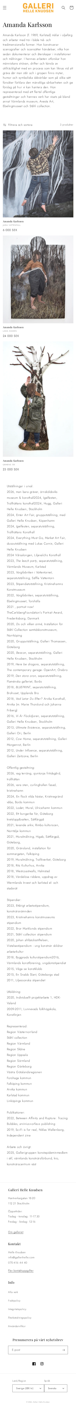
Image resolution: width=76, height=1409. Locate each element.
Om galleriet (15, 1232)
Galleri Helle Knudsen (41, 1402)
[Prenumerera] (64, 1350)
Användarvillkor (17, 1326)
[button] (5, 8)
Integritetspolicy (17, 1309)
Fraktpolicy (14, 1301)
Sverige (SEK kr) (24, 1388)
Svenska (52, 1388)
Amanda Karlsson (13, 221)
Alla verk (13, 1292)
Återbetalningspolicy (19, 1318)
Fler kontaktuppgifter (20, 1271)
